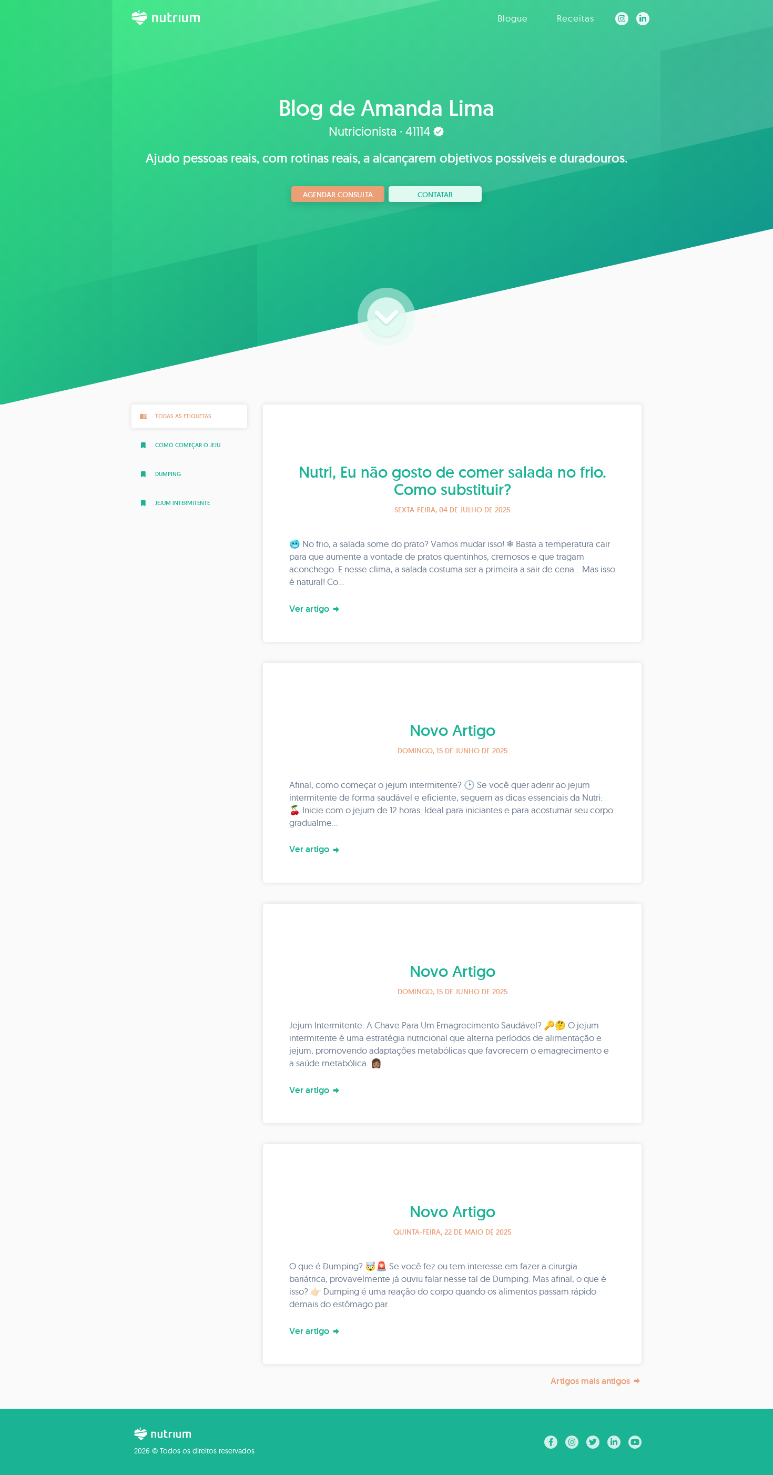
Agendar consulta (338, 194)
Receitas (575, 18)
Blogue (512, 18)
